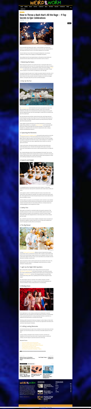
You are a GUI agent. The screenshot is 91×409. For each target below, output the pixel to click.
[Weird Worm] (45, 2)
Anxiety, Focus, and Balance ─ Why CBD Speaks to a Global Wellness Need (25, 375)
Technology (62, 6)
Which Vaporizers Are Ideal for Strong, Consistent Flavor (36, 375)
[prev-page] (51, 363)
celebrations (24, 351)
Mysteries (51, 6)
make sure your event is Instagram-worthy (28, 135)
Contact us (23, 9)
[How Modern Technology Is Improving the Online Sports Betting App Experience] (40, 398)
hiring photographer (35, 351)
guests (31, 351)
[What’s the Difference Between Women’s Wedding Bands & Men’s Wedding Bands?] (48, 369)
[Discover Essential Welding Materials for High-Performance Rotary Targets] (40, 386)
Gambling (57, 391)
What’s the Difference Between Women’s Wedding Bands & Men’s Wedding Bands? (47, 376)
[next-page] (52, 363)
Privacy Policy (49, 407)
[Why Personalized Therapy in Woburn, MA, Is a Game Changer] (40, 392)
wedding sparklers (27, 274)
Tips (56, 390)
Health (30, 6)
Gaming (26, 6)
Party (44, 351)
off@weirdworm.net (26, 396)
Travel (67, 6)
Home (22, 6)
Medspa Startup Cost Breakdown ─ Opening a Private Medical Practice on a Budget (27, 358)
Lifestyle (35, 6)
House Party (41, 351)
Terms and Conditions (43, 407)
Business (57, 385)
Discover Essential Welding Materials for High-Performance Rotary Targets (48, 386)
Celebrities (41, 6)
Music (46, 6)
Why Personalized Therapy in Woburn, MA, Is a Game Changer (48, 392)
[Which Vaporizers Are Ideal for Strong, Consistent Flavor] (36, 369)
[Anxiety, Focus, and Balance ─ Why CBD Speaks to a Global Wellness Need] (25, 369)
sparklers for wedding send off (26, 271)
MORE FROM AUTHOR (31, 363)
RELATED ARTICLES (23, 363)
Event (28, 351)
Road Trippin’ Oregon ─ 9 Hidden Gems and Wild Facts (46, 358)
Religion (56, 6)
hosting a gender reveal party (28, 252)
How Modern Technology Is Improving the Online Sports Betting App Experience (48, 398)
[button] (71, 8)
